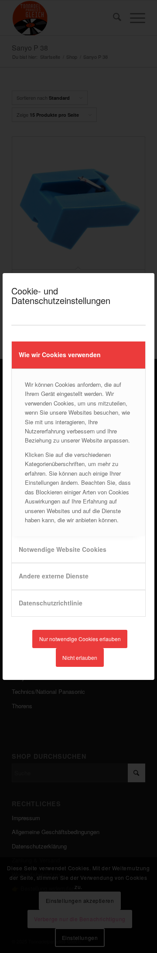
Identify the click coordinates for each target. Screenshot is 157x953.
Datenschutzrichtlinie (50, 602)
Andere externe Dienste (54, 575)
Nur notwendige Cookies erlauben (80, 638)
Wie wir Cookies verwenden (60, 354)
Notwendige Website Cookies (62, 549)
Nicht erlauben (79, 657)
